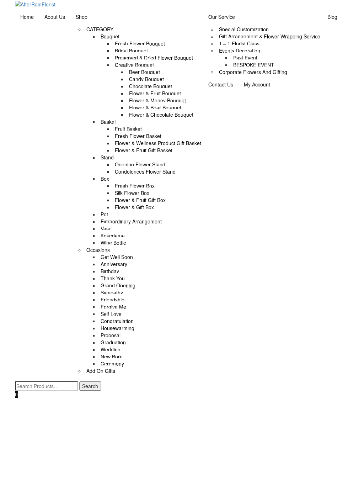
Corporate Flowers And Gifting (253, 71)
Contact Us (220, 84)
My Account (257, 84)
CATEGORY (99, 29)
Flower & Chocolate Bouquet (161, 114)
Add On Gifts (100, 370)
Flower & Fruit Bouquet (155, 93)
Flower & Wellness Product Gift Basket (158, 143)
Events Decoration (239, 50)
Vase (106, 228)
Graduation (113, 342)
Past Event (245, 57)
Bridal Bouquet (131, 50)
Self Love (111, 313)
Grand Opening (118, 285)
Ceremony (112, 363)
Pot (104, 214)
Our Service (221, 16)
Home (27, 16)
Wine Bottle (113, 242)
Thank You (113, 278)
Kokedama (113, 235)
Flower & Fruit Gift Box (140, 200)
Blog (332, 16)
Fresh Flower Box (135, 185)
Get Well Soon (117, 256)
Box (105, 178)
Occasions (98, 249)
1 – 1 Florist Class (239, 43)
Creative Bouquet (134, 64)
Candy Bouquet (146, 79)
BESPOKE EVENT (253, 64)
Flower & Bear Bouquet (155, 107)
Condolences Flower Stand (145, 171)
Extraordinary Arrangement (131, 221)
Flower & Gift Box (134, 207)
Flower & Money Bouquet (157, 100)
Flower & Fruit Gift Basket (143, 150)
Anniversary (114, 264)
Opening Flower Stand (140, 164)
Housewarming (117, 328)
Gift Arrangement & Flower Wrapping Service (269, 36)
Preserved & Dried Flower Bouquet (154, 57)
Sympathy (112, 292)
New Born (112, 356)
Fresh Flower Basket (138, 135)
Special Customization (244, 29)
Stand (107, 157)
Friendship (112, 299)
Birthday (110, 271)
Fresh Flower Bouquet (140, 43)
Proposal (111, 335)
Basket (108, 121)
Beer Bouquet (144, 71)
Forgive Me (113, 306)
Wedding (111, 349)
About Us (54, 16)
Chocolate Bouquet (150, 86)
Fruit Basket (128, 128)
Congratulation (117, 320)
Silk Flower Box (132, 192)
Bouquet (110, 36)
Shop (81, 16)
